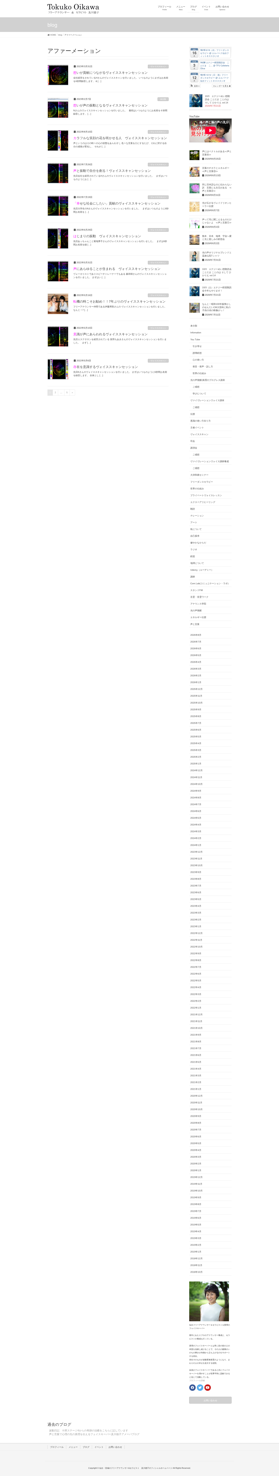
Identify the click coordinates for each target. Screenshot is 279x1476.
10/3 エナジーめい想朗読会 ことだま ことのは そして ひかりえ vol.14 (217, 99)
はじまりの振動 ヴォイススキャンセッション (107, 236)
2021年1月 (195, 1089)
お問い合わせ (115, 1447)
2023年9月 (195, 872)
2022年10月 (196, 946)
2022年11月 (196, 940)
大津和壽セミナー (199, 475)
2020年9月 (195, 1116)
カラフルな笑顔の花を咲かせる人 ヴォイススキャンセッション (120, 138)
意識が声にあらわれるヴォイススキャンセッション (110, 334)
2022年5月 (195, 980)
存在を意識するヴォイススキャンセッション (105, 367)
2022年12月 (196, 933)
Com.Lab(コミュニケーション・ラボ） (210, 583)
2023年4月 (195, 906)
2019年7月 (195, 1211)
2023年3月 (195, 912)
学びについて (199, 393)
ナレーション (197, 515)
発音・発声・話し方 (203, 366)
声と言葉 (194, 624)
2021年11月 (196, 1021)
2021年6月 (195, 1055)
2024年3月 (195, 831)
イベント (98, 1447)
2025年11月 (196, 696)
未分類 (163, 99)
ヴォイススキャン (158, 66)
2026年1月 (195, 682)
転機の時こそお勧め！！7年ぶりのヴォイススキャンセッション (119, 301)
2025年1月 (195, 763)
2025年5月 (195, 736)
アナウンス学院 (198, 603)
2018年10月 (196, 1272)
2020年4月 (195, 1150)
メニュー (73, 1447)
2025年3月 (195, 750)
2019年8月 (195, 1204)
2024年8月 (195, 797)
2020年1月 (195, 1170)
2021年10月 (196, 1028)
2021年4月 (195, 1068)
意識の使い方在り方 (200, 420)
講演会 (193, 448)
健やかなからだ (198, 542)
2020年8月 (195, 1123)
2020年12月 (196, 1096)
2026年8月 (195, 635)
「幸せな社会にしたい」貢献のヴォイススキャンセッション (116, 203)
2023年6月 (195, 892)
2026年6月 (195, 648)
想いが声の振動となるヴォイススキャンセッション (110, 105)
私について (196, 529)
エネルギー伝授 (198, 617)
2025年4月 (195, 743)
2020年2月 (195, 1163)
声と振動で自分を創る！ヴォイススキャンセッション (112, 170)
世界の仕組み (199, 373)
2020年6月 (195, 1136)
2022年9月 (195, 953)
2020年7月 (195, 1129)
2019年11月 (196, 1184)
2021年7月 (195, 1048)
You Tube (195, 339)
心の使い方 (198, 359)
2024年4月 (195, 824)
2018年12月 (196, 1258)
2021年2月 (195, 1082)
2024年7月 (195, 804)
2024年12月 (196, 770)
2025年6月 (195, 729)
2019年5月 (195, 1224)
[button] (195, 85)
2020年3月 (195, 1157)
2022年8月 (195, 960)
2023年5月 (195, 899)
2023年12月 (196, 852)
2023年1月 (195, 926)
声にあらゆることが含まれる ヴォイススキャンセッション (116, 269)
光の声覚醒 (196, 610)
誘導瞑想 (197, 353)
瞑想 (192, 556)
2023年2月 (195, 919)
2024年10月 (196, 784)
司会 (192, 441)
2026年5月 (195, 655)
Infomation (195, 332)
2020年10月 (196, 1109)
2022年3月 (195, 994)
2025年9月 (195, 709)
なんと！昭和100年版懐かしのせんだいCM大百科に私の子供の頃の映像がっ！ (216, 307)
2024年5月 (195, 818)
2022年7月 (195, 967)
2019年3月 (195, 1238)
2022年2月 (195, 1001)
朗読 (192, 509)
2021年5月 (195, 1062)
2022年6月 (195, 973)
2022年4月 (195, 987)
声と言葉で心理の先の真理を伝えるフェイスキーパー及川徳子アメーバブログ (94, 1434)
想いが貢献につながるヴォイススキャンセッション (110, 72)
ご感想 (196, 387)
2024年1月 (195, 845)
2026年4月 (195, 662)
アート (193, 522)
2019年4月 (195, 1231)
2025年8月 (195, 716)
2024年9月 (195, 791)
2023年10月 (196, 865)
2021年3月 (195, 1075)
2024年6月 (195, 811)
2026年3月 (195, 668)
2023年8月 (195, 879)
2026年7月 (195, 641)
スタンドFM (196, 590)
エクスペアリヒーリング (202, 502)
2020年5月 (195, 1143)
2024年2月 (195, 838)
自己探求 (194, 536)
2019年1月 (195, 1251)
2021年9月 (195, 1034)
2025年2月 (195, 757)
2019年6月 (195, 1218)
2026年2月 (195, 675)
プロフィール (57, 1447)
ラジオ (193, 549)
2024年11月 (196, 777)
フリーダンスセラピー (201, 482)
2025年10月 (196, 702)
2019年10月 (196, 1190)
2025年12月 (196, 689)
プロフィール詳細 (197, 1380)
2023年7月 (195, 885)
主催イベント (197, 427)
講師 (192, 576)
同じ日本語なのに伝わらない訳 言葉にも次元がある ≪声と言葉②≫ (217, 187)
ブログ (86, 1447)
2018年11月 (196, 1265)
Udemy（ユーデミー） (201, 570)
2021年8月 (195, 1041)
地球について (197, 563)
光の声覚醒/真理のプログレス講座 (207, 380)
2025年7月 (195, 723)
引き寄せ (197, 346)
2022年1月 (195, 1007)
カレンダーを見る (221, 85)
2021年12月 (196, 1014)
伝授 (192, 414)
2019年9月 (195, 1197)
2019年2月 (195, 1245)
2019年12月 (196, 1177)
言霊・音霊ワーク (199, 597)
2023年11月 (196, 858)
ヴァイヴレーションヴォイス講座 (207, 400)
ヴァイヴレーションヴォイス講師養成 (209, 461)
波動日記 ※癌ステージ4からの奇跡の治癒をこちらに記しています (88, 1430)
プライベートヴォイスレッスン (206, 495)
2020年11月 (196, 1102)
